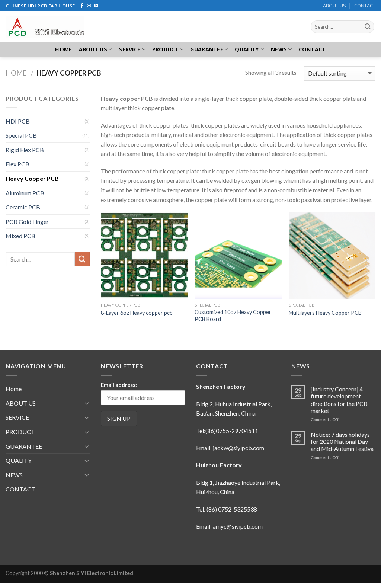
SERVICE (129, 49)
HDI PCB (18, 121)
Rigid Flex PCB (25, 149)
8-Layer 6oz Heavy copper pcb (137, 313)
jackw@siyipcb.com (238, 447)
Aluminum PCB (25, 192)
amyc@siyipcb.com (238, 526)
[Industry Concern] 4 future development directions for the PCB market (339, 399)
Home (63, 49)
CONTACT (364, 5)
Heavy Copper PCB (32, 178)
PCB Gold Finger (27, 221)
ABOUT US (334, 5)
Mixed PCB (20, 235)
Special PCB (21, 135)
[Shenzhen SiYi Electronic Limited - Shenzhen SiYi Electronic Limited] (49, 26)
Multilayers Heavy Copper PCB (325, 313)
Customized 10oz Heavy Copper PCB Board (233, 315)
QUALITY (247, 49)
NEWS (279, 49)
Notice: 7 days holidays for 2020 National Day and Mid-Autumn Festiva (342, 441)
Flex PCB (17, 163)
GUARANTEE (206, 49)
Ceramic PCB (23, 207)
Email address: (119, 385)
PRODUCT (165, 49)
